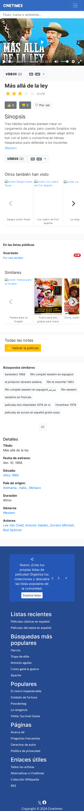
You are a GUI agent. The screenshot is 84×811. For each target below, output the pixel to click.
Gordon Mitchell (62, 525)
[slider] (24, 61)
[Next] (73, 203)
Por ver (44, 105)
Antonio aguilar (21, 662)
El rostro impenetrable (26, 691)
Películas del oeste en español (31, 627)
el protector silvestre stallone (23, 382)
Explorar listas (32, 595)
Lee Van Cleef (13, 525)
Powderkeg (18, 703)
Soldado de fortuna (24, 697)
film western (69, 389)
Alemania (10, 488)
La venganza (19, 710)
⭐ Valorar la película (22, 348)
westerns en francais (18, 397)
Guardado (10, 253)
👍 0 (10, 105)
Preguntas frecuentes (25, 738)
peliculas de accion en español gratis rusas (32, 412)
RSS (13, 785)
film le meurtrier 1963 (60, 382)
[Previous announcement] (52, 578)
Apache (16, 675)
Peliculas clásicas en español (30, 621)
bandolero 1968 (15, 374)
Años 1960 (11, 475)
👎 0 (25, 105)
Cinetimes (13, 5)
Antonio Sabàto (36, 525)
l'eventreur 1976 (65, 404)
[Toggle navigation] (75, 5)
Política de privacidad (25, 751)
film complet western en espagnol (51, 374)
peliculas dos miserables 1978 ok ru (27, 404)
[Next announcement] (58, 578)
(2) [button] (22, 74)
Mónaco (35, 488)
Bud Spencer (12, 530)
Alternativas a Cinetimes (27, 773)
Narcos (16, 650)
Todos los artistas (22, 767)
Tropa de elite (20, 656)
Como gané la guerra (25, 669)
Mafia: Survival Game (25, 716)
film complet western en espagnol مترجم (30, 389)
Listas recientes (31, 614)
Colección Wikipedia (25, 779)
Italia (23, 488)
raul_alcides (15, 257)
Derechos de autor (23, 744)
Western (11, 148)
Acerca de (17, 732)
